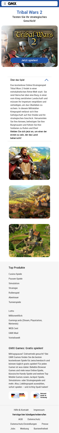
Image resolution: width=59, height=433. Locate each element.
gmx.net (12, 3)
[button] (5, 3)
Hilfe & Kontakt (21, 409)
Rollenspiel (14, 292)
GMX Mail (13, 333)
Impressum (39, 409)
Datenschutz (34, 419)
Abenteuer (14, 297)
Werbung (24, 428)
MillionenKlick (15, 315)
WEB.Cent (13, 328)
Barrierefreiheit (41, 428)
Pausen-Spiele (15, 278)
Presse (45, 423)
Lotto (11, 310)
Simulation (14, 283)
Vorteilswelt (14, 337)
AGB (20, 419)
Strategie (13, 288)
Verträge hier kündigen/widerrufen (29, 414)
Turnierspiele (15, 302)
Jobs (12, 428)
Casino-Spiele (15, 273)
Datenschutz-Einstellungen (23, 423)
